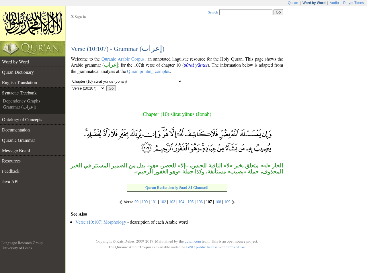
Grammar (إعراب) (19, 107)
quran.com (193, 241)
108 (218, 202)
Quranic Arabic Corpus (123, 59)
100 (145, 202)
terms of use (236, 246)
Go (111, 88)
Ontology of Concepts (22, 119)
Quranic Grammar (18, 140)
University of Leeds (16, 247)
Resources (11, 161)
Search (213, 12)
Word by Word (15, 62)
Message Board (16, 150)
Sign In (80, 16)
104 (181, 202)
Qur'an (293, 3)
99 (136, 202)
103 (172, 202)
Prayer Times (353, 3)
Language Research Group (22, 242)
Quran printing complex (148, 71)
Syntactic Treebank (19, 93)
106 (200, 202)
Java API (10, 181)
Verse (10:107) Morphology (100, 222)
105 (191, 202)
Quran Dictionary (18, 72)
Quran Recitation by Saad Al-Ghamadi (176, 187)
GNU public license (202, 246)
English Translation (19, 82)
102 (163, 202)
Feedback (10, 171)
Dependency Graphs (21, 101)
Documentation (16, 130)
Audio (334, 3)
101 (154, 202)
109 (227, 202)
